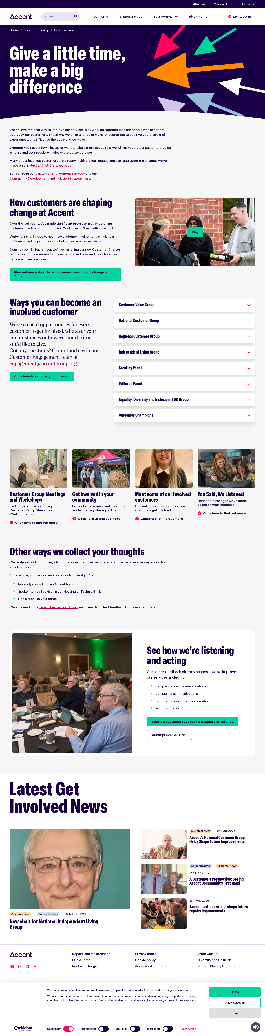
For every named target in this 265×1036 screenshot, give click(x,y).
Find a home (81, 960)
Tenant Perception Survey (58, 607)
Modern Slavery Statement (218, 966)
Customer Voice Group (136, 305)
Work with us (223, 4)
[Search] (76, 16)
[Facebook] (12, 966)
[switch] (103, 1029)
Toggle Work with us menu (211, 4)
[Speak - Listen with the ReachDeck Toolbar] (255, 1027)
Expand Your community (166, 21)
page (50, 165)
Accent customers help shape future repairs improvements (218, 909)
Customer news (20, 914)
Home (14, 30)
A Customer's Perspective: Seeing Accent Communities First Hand (216, 882)
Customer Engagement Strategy (60, 174)
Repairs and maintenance (91, 954)
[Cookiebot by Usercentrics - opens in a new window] (23, 1029)
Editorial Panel (130, 384)
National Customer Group (139, 321)
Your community (36, 30)
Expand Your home (100, 21)
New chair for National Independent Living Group (54, 924)
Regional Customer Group (139, 337)
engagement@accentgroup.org (43, 364)
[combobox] (61, 16)
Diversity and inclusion (214, 960)
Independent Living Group (139, 352)
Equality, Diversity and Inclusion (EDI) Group (154, 400)
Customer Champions (136, 415)
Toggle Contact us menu (238, 4)
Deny (235, 1013)
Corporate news (48, 914)
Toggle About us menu (190, 4)
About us (199, 4)
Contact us (248, 4)
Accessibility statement (153, 966)
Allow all (234, 991)
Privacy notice (146, 954)
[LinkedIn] (27, 966)
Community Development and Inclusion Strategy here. (50, 178)
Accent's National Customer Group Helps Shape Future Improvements (217, 840)
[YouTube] (35, 966)
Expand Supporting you (130, 21)
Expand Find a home (198, 21)
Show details (188, 1028)
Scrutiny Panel (130, 368)
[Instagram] (20, 966)
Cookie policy (145, 960)
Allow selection (235, 1002)
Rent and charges (85, 966)
